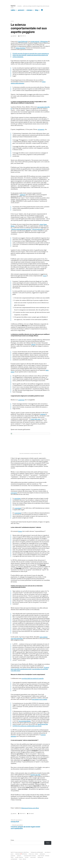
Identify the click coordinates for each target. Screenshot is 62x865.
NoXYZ (13, 6)
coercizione (14, 493)
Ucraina (26, 857)
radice (13, 10)
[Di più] (42, 10)
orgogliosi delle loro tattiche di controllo (32, 678)
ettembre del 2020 (35, 775)
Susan (45, 224)
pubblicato (22, 195)
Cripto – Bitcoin (22, 859)
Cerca (12, 840)
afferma (33, 344)
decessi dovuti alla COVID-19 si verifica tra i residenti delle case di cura (30, 725)
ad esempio (41, 129)
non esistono (35, 699)
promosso (43, 414)
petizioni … (19, 855)
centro (32, 419)
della (36, 419)
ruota (39, 419)
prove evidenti (43, 699)
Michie (13, 226)
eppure (41, 224)
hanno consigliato (20, 48)
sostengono (21, 400)
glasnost (14, 36)
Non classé (31, 813)
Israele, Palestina (19, 857)
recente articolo (35, 41)
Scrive (45, 276)
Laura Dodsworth (22, 41)
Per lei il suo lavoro (37, 229)
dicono (20, 531)
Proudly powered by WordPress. (21, 852)
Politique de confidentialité (37, 852)
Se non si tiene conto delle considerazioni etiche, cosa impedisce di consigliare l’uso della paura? (30, 669)
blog (36, 10)
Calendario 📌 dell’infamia (21, 854)
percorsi (21, 10)
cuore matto (33, 857)
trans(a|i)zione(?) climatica (30, 855)
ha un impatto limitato (25, 721)
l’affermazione (44, 41)
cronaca (29, 10)
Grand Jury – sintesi (33, 854)
